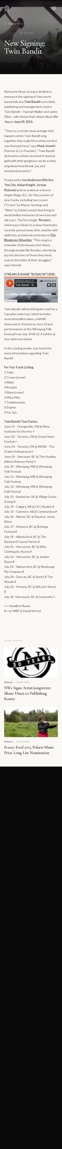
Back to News (15, 23)
